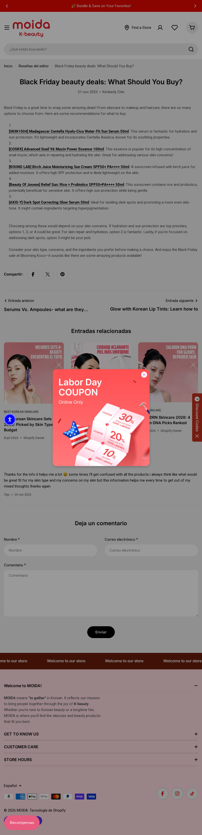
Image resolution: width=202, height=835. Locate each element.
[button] (10, 419)
